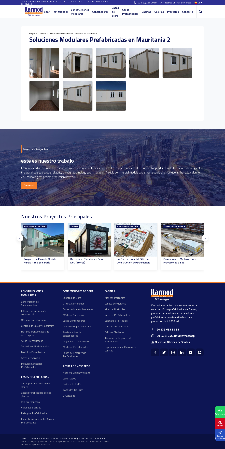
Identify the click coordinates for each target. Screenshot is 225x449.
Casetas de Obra (72, 298)
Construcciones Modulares (80, 12)
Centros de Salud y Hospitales (37, 326)
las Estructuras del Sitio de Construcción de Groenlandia (87, 260)
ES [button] (199, 2)
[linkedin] (182, 352)
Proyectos (173, 12)
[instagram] (173, 352)
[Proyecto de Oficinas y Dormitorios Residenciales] (182, 240)
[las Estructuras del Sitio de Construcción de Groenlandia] (89, 240)
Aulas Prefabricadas (32, 341)
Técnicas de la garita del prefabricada (118, 339)
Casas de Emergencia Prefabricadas (74, 354)
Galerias (159, 12)
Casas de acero (115, 12)
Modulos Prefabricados (75, 347)
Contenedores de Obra (81, 226)
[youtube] (191, 352)
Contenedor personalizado (77, 326)
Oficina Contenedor (73, 303)
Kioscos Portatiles (115, 309)
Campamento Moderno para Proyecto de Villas (133, 260)
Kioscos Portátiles (115, 298)
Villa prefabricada (30, 402)
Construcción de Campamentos (30, 303)
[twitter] (164, 352)
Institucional (60, 12)
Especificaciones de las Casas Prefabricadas (37, 420)
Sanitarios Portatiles (116, 321)
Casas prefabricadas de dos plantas (36, 394)
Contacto (187, 12)
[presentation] (19, 238)
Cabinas (146, 12)
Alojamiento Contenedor (76, 341)
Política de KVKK (72, 384)
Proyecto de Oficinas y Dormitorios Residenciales (178, 260)
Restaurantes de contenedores (72, 334)
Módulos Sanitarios (73, 315)
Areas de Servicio (30, 358)
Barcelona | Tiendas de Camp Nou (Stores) (41, 260)
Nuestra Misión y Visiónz (76, 373)
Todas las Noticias (73, 390)
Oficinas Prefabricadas (33, 320)
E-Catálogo (69, 396)
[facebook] (155, 352)
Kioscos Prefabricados (117, 315)
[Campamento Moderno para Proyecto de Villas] (135, 240)
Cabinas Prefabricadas (117, 326)
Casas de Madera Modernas (78, 309)
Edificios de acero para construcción (33, 312)
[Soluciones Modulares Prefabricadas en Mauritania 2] (44, 63)
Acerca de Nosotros (76, 366)
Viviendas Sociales (31, 407)
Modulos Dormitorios (33, 352)
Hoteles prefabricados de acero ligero (35, 333)
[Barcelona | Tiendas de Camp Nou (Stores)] (42, 240)
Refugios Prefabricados (34, 413)
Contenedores (100, 12)
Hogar (46, 12)
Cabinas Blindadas (114, 332)
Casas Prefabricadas (130, 12)
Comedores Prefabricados (35, 346)
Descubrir (29, 185)
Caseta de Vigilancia (115, 303)
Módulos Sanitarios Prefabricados (31, 365)
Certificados (69, 378)
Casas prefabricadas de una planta (36, 385)
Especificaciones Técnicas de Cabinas (120, 348)
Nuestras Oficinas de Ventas (177, 2)
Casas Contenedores (74, 321)
